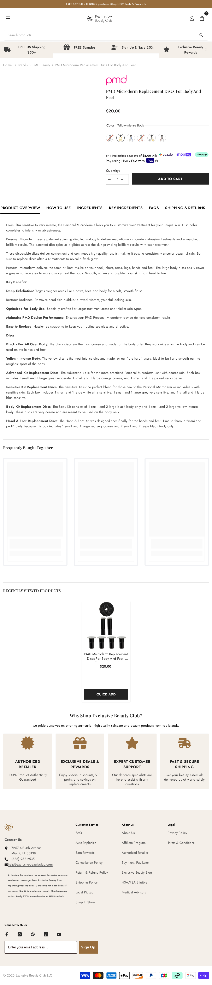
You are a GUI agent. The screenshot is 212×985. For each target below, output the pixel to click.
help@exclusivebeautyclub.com (30, 864)
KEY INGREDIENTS (126, 208)
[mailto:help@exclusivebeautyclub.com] (38, 904)
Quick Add (106, 694)
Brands (23, 65)
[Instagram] (20, 935)
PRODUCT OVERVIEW (20, 208)
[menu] (8, 18)
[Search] (106, 35)
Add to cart (170, 178)
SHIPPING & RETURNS (185, 208)
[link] (35, 544)
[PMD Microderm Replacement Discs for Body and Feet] (106, 625)
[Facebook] (7, 935)
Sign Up (88, 947)
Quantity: (113, 170)
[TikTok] (46, 935)
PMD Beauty (41, 65)
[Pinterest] (33, 935)
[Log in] (192, 18)
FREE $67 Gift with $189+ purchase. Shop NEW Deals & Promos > (106, 4)
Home (7, 65)
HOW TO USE (58, 208)
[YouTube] (59, 935)
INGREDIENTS (90, 208)
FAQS (154, 208)
